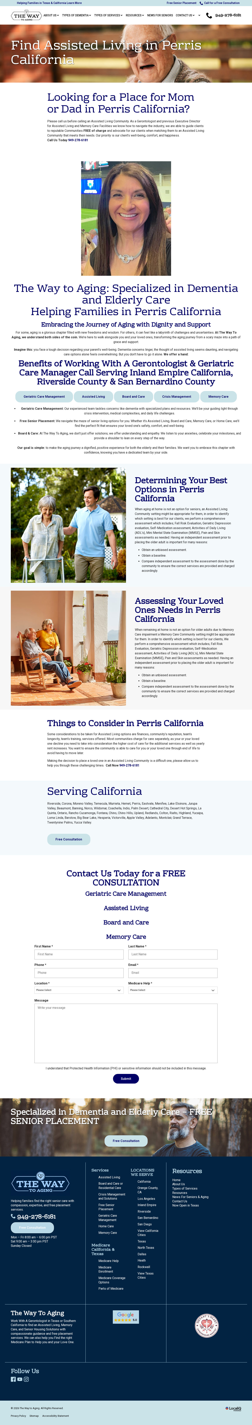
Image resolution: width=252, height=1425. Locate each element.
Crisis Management (176, 396)
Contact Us (179, 1201)
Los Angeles (146, 1199)
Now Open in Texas (185, 1205)
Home (176, 1180)
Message (41, 1000)
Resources (179, 1193)
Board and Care (133, 396)
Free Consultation (69, 839)
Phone (41, 965)
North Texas (146, 1248)
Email (134, 965)
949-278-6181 (78, 140)
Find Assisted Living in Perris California (106, 53)
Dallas (142, 1254)
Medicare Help (141, 983)
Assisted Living (93, 396)
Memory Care (218, 396)
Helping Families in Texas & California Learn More (49, 3)
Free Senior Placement (181, 3)
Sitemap (34, 1415)
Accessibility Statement (55, 1415)
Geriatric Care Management (44, 396)
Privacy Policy (18, 1415)
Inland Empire (147, 1205)
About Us (178, 1184)
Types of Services (184, 1188)
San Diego (145, 1224)
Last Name (138, 946)
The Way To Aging (37, 1314)
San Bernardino (148, 1218)
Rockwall (144, 1267)
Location (42, 983)
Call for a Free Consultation (222, 3)
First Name (44, 946)
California (144, 1181)
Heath (142, 1260)
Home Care (106, 1226)
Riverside (144, 1211)
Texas (142, 1241)
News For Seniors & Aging (190, 1197)
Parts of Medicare (110, 1288)
